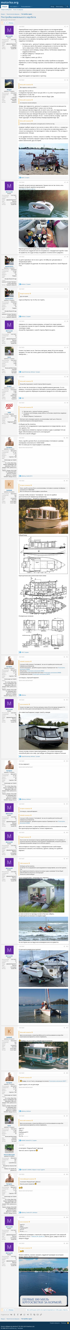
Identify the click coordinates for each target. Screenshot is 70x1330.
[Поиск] (67, 6)
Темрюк (14, 276)
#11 (67, 480)
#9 (67, 403)
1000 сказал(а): (24, 863)
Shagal (9, 89)
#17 (67, 858)
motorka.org (12, 1328)
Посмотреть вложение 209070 (41, 674)
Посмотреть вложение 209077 (57, 1081)
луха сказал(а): (24, 704)
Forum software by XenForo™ (18, 1326)
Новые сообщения (6, 9)
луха (9, 357)
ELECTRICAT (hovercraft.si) (27, 189)
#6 (67, 321)
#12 (67, 657)
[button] (19, 6)
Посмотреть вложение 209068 (52, 672)
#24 (67, 1217)
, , (30, 372)
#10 (67, 438)
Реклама (20, 1328)
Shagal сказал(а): (24, 293)
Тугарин (9, 447)
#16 (67, 832)
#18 (67, 946)
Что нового (14, 6)
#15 (67, 804)
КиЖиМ (9, 490)
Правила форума (55, 1323)
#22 (67, 1145)
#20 (67, 1073)
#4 (67, 256)
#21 (67, 1116)
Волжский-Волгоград (10, 368)
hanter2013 (9, 266)
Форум (4, 6)
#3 (67, 182)
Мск (15, 420)
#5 (67, 289)
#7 (67, 347)
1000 (9, 412)
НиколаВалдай (9, 1155)
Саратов (14, 97)
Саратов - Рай (12, 457)
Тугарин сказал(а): (25, 485)
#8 (67, 376)
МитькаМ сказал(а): (25, 84)
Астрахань (13, 498)
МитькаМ (5, 20)
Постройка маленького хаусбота (18, 17)
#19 (67, 1028)
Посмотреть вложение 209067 (35, 671)
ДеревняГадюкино (11, 44)
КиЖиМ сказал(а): (25, 661)
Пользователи (26, 6)
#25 (67, 1243)
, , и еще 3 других (33, 1169)
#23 (67, 1174)
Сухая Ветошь (12, 1162)
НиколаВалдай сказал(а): (27, 1179)
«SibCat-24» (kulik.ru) (38, 1236)
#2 (67, 80)
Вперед (11, 23)
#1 (67, 26)
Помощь (63, 1323)
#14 (67, 761)
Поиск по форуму (18, 9)
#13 (67, 700)
